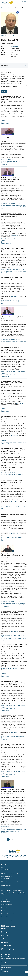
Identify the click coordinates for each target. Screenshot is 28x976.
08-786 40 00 (6, 869)
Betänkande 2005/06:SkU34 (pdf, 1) (12, 161)
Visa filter (4, 91)
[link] (4, 839)
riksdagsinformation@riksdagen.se (12, 881)
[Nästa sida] (23, 839)
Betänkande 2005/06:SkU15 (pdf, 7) (12, 601)
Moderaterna (14, 46)
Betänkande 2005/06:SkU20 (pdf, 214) (12, 339)
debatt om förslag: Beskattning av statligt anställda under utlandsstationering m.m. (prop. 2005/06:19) (13, 831)
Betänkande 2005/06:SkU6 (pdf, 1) (11, 828)
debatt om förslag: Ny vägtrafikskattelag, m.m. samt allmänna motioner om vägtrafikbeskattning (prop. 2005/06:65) (13, 605)
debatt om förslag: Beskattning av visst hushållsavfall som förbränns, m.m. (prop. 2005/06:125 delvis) (13, 207)
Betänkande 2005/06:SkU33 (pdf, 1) (12, 203)
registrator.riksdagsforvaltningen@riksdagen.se (14, 893)
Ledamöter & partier (9, 7)
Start (2, 7)
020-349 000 (6, 878)
